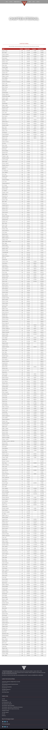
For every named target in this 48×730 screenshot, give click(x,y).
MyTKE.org (3, 715)
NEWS (30, 1)
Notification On (40, 48)
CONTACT (38, 1)
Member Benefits (4, 700)
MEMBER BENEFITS (17, 1)
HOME (7, 1)
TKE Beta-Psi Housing (5, 710)
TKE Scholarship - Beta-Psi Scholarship (8, 705)
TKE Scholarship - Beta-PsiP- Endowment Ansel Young (10, 708)
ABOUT (34, 1)
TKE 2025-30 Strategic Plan (6, 689)
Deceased (34, 48)
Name (3, 48)
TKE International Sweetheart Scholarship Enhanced (10, 684)
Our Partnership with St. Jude (6, 702)
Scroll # (21, 48)
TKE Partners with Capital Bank (7, 686)
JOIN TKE (10, 1)
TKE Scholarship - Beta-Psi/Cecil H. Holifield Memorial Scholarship (12, 707)
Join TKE (3, 698)
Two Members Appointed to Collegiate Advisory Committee (11, 681)
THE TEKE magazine (5, 712)
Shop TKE (3, 713)
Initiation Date (27, 48)
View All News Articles (5, 692)
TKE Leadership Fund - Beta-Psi (7, 703)
